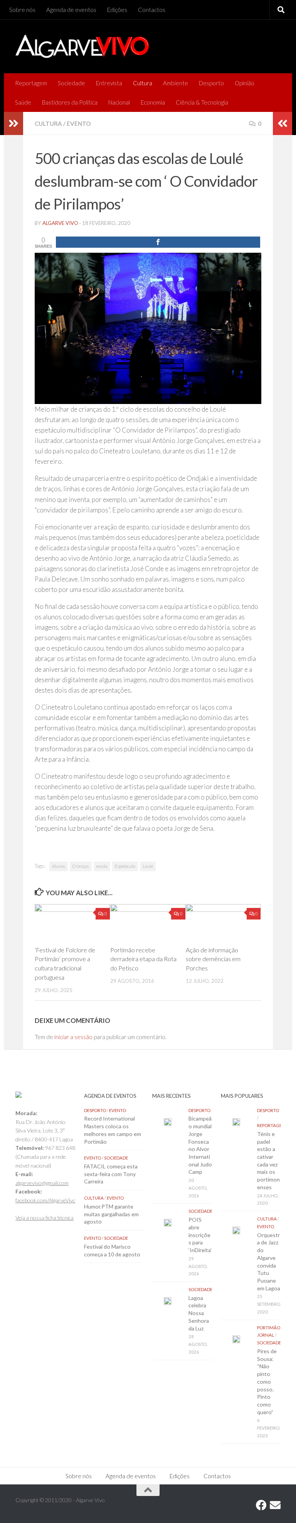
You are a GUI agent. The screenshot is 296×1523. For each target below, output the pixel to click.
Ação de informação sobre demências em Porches (213, 959)
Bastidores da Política (70, 102)
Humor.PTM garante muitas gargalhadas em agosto (111, 1214)
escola (102, 866)
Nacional (119, 102)
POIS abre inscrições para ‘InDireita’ (200, 1234)
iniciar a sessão (73, 1036)
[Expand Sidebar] (13, 123)
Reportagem (31, 82)
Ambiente (175, 82)
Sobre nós (22, 9)
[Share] (158, 242)
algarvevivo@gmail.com (42, 1183)
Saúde (23, 102)
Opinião (244, 82)
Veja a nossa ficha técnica (44, 1217)
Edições (117, 9)
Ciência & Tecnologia (202, 102)
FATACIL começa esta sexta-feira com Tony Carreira (111, 1174)
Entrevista (109, 82)
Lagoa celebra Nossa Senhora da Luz (198, 1313)
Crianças (80, 866)
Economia (153, 102)
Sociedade (71, 82)
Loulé (148, 866)
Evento (79, 123)
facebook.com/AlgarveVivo (45, 1200)
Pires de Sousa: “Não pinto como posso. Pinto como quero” (267, 1381)
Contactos (151, 9)
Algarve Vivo (60, 223)
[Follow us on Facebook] (261, 1505)
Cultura (142, 82)
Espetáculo (125, 866)
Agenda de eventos (71, 9)
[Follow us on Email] (275, 1505)
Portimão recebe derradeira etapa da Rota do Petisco (143, 959)
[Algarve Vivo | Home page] (82, 46)
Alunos (58, 866)
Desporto (211, 82)
